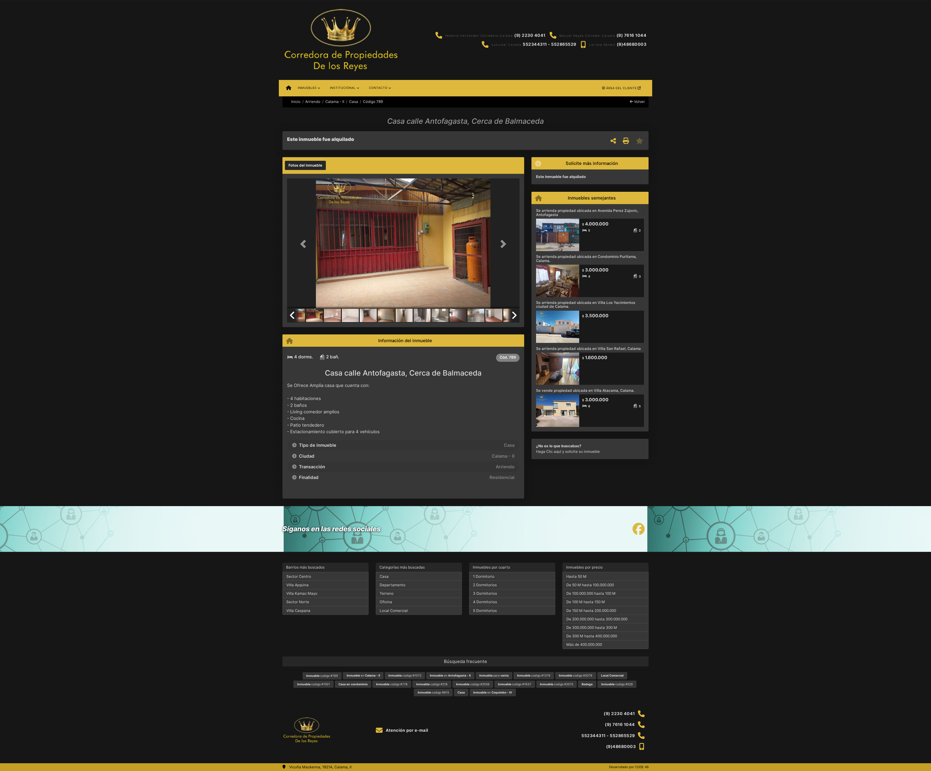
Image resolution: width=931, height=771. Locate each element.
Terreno (386, 593)
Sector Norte (297, 602)
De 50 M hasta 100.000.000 (590, 585)
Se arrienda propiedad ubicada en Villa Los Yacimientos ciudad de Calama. (585, 304)
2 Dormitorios (485, 585)
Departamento (392, 585)
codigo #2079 (575, 675)
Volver (639, 101)
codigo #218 (432, 684)
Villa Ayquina (297, 585)
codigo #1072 (404, 675)
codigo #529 (617, 684)
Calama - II (334, 101)
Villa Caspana (298, 610)
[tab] (305, 165)
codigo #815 (433, 692)
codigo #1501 (313, 684)
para (494, 675)
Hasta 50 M (576, 576)
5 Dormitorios (485, 610)
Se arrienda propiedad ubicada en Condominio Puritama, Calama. (586, 258)
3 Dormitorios (485, 593)
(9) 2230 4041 (530, 35)
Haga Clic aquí (548, 451)
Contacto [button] (378, 88)
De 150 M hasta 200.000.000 (591, 610)
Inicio (295, 101)
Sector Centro (298, 576)
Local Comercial (394, 610)
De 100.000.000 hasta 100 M (591, 593)
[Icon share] (639, 529)
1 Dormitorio (483, 576)
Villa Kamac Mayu (301, 593)
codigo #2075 (556, 684)
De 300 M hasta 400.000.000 (591, 636)
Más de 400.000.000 (584, 644)
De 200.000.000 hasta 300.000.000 (596, 619)
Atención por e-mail (406, 730)
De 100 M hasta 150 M (585, 602)
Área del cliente (621, 88)
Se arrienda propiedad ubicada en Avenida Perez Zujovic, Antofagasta (587, 212)
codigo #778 (392, 684)
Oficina (386, 602)
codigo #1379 (533, 675)
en (363, 675)
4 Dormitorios (485, 602)
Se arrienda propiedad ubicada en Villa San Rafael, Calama (588, 348)
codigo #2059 (473, 684)
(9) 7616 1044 (632, 35)
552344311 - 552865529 (549, 44)
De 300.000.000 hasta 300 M (591, 627)
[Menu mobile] (288, 88)
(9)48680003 (632, 44)
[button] (304, 243)
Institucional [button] (343, 88)
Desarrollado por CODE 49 (629, 767)
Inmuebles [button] (307, 88)
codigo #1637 (514, 684)
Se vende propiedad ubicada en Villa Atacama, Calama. (585, 390)
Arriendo (312, 101)
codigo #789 (322, 676)
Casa (353, 101)
